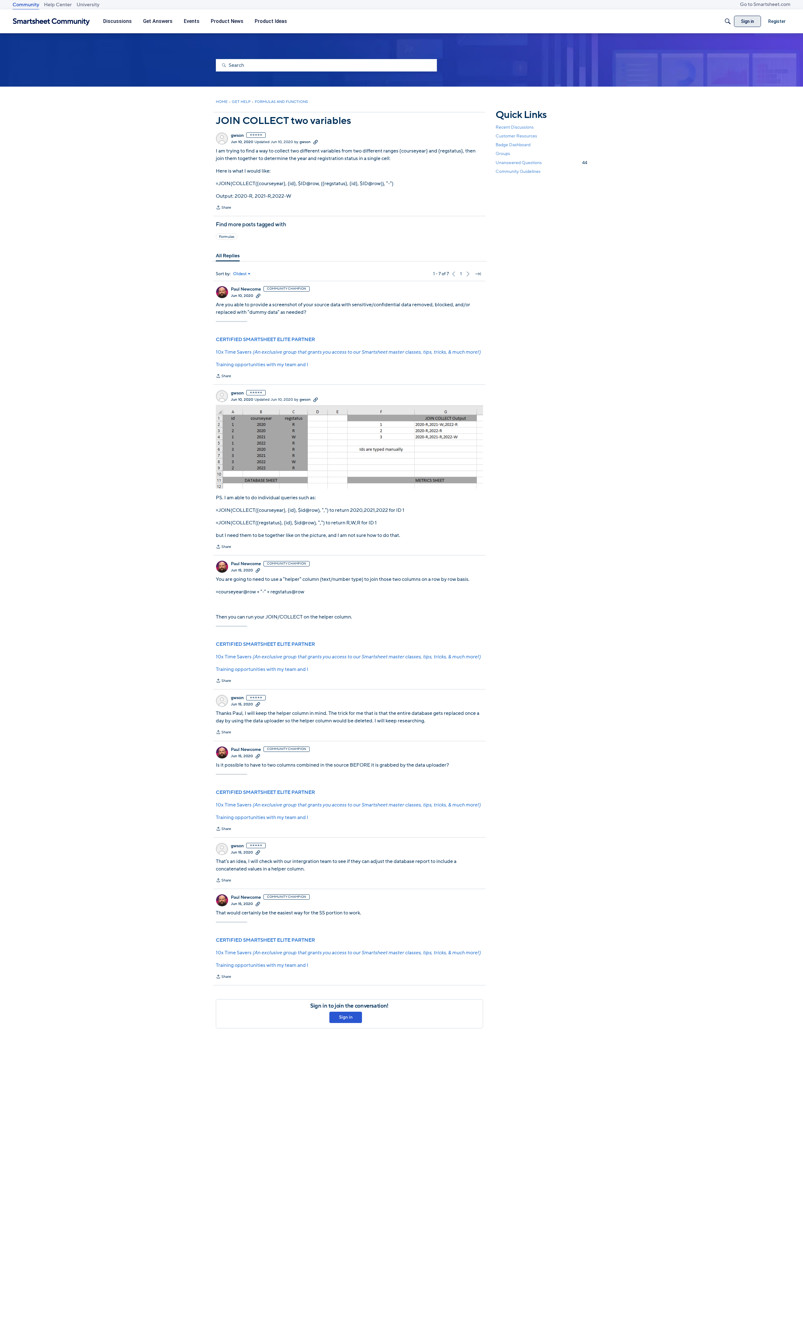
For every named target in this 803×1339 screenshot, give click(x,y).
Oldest (240, 274)
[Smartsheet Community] (51, 21)
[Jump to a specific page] (478, 274)
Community (26, 4)
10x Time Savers (348, 352)
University (88, 4)
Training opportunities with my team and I (262, 364)
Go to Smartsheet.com (765, 4)
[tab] (227, 255)
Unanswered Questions (541, 163)
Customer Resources (516, 136)
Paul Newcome (246, 289)
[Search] (727, 21)
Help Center (58, 4)
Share (223, 208)
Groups (503, 154)
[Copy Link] (315, 142)
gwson (237, 135)
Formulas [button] (226, 236)
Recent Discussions (515, 127)
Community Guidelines (518, 171)
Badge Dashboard (513, 145)
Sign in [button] (346, 1017)
